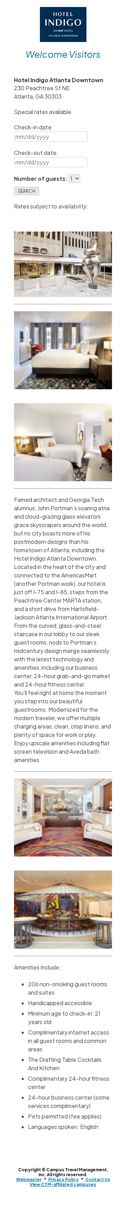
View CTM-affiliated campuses (63, 1184)
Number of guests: (41, 178)
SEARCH (26, 191)
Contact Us (97, 1179)
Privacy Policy (63, 1179)
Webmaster (29, 1179)
